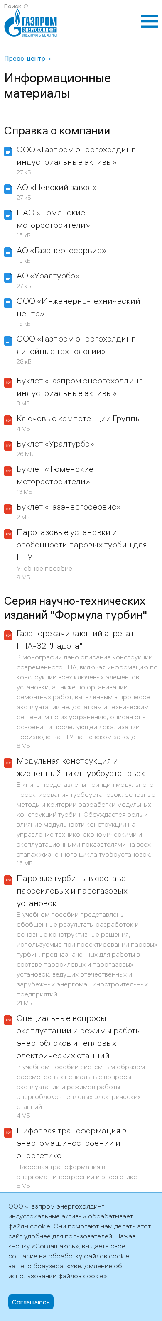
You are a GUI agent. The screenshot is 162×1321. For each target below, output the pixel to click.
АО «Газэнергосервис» (61, 250)
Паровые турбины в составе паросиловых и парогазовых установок (72, 890)
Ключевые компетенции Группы (79, 418)
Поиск (12, 6)
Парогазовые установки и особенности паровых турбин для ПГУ (82, 544)
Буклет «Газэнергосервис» (69, 506)
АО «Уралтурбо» (48, 275)
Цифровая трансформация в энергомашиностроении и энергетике (72, 1142)
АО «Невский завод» (57, 187)
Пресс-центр (24, 58)
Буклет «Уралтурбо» (55, 443)
